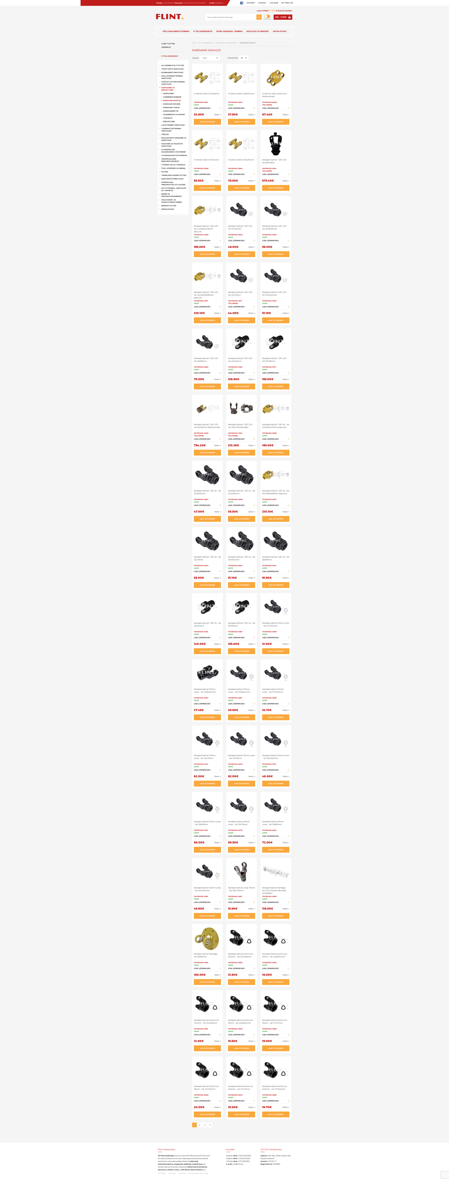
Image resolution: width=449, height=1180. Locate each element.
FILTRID (164, 172)
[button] (259, 17)
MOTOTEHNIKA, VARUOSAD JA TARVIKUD (173, 189)
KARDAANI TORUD (171, 107)
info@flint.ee (219, 3)
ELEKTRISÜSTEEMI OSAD (172, 179)
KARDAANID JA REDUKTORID (168, 89)
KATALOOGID (279, 31)
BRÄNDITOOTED (168, 206)
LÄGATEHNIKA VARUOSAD (173, 125)
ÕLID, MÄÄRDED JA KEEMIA (173, 168)
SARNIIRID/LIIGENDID (172, 97)
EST (283, 3)
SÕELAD (165, 134)
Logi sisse (274, 3)
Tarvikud (167, 118)
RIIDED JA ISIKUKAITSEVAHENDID (171, 195)
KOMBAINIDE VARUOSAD (172, 72)
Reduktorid (169, 121)
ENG (287, 3)
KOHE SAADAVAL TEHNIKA (229, 31)
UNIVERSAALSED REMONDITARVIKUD (170, 160)
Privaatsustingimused (198, 1173)
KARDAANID (168, 93)
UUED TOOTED (168, 44)
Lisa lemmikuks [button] (202, 108)
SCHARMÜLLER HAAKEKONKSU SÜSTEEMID (173, 151)
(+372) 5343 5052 (199, 3)
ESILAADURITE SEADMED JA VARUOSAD (173, 139)
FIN (291, 3)
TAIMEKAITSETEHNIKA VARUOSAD (171, 130)
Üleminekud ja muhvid (174, 114)
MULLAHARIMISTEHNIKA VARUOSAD (172, 77)
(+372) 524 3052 (188, 3)
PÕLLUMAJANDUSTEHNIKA (176, 31)
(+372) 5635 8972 (168, 3)
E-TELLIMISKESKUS (202, 31)
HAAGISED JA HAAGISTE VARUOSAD (172, 145)
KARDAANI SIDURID (171, 104)
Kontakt (262, 3)
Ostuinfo (251, 3)
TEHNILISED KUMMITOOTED (173, 175)
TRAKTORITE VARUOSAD (172, 69)
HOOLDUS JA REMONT (258, 31)
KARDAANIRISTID (170, 111)
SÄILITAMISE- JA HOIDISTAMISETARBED (171, 201)
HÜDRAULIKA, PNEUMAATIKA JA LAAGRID (173, 183)
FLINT (194, 43)
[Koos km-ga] (267, 16)
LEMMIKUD (166, 47)
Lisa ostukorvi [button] (207, 122)
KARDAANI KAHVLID (172, 100)
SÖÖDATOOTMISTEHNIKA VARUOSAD (173, 83)
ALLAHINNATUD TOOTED (172, 65)
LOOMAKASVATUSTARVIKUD (174, 155)
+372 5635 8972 (244, 1161)
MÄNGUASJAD (167, 209)
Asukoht (182, 1173)
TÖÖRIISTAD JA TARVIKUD (173, 165)
